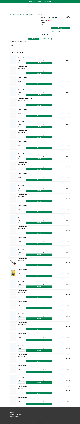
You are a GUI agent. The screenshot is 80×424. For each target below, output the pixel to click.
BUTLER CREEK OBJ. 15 (22, 205)
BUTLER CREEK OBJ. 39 (22, 397)
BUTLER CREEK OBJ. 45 (22, 130)
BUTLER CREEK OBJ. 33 (22, 226)
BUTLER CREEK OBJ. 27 (22, 344)
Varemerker (47, 1)
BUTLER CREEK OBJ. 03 (22, 301)
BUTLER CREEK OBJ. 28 (22, 141)
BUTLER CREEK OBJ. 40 (22, 77)
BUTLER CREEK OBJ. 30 (22, 290)
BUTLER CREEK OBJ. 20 (22, 152)
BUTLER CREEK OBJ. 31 (22, 162)
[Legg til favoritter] (69, 56)
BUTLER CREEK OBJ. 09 (22, 109)
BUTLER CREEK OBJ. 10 (22, 354)
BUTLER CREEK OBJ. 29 (22, 237)
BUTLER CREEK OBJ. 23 (22, 248)
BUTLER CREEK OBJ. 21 (22, 88)
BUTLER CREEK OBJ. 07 (22, 386)
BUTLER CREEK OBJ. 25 (22, 333)
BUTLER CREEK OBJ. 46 (22, 322)
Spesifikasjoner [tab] (46, 38)
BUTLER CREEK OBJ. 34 (22, 184)
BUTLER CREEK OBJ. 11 (22, 56)
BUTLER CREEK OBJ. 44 (22, 194)
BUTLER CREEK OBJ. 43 (22, 120)
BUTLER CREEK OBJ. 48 (22, 312)
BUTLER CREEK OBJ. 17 (22, 280)
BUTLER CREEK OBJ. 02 (22, 216)
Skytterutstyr (32, 1)
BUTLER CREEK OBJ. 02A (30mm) (25, 98)
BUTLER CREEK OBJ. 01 (22, 269)
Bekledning (40, 1)
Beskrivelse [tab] (34, 38)
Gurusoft (40, 422)
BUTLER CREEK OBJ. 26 (22, 365)
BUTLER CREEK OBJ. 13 (22, 173)
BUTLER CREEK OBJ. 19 (22, 376)
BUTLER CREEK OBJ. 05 (22, 258)
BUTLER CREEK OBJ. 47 (22, 66)
